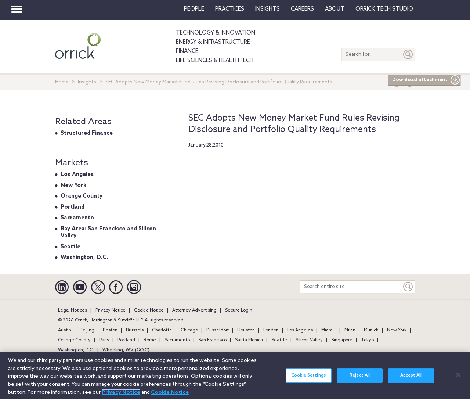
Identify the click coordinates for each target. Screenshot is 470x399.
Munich (371, 330)
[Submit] (408, 54)
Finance (187, 51)
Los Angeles (77, 174)
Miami (327, 330)
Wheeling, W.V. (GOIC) (125, 350)
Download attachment (420, 80)
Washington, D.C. (84, 257)
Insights (87, 82)
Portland (72, 207)
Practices (229, 9)
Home (62, 82)
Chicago (189, 330)
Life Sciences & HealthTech (214, 60)
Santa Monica (249, 340)
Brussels (135, 330)
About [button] (334, 9)
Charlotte (162, 330)
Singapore (341, 340)
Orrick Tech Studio (384, 9)
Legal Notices (72, 310)
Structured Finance (87, 133)
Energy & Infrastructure (213, 42)
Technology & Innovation (215, 33)
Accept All (411, 375)
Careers (302, 9)
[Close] (458, 375)
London (271, 330)
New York (74, 185)
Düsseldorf (217, 330)
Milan (349, 330)
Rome (150, 340)
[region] (235, 375)
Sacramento (77, 218)
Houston (246, 330)
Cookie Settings (308, 375)
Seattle (70, 247)
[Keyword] (408, 287)
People (194, 9)
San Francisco (212, 340)
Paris (104, 340)
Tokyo (367, 340)
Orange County (81, 196)
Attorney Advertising (194, 310)
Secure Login (238, 310)
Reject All (360, 375)
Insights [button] (267, 9)
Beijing (87, 330)
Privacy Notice (110, 310)
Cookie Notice (149, 310)
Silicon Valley (309, 340)
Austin (64, 330)
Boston (110, 330)
